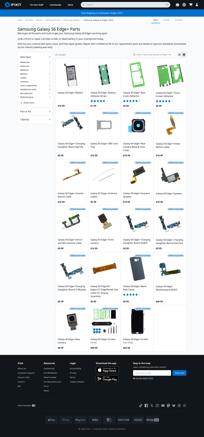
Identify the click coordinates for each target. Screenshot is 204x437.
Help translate (24, 405)
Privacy (73, 373)
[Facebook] (146, 405)
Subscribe (179, 373)
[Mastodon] (168, 405)
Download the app (106, 363)
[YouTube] (163, 405)
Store (20, 20)
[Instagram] (157, 405)
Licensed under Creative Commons (109, 429)
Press (46, 386)
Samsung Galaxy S (71, 20)
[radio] (179, 54)
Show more (29, 102)
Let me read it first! (144, 378)
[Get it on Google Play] (107, 378)
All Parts (29, 20)
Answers (179, 20)
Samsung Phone (52, 20)
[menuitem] (36, 4)
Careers (21, 381)
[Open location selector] (184, 4)
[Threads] (179, 405)
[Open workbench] (177, 4)
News (46, 390)
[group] (181, 54)
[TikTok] (140, 405)
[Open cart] (191, 4)
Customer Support (26, 373)
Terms (72, 377)
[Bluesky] (173, 405)
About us (22, 368)
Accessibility (75, 368)
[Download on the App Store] (107, 370)
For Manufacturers (52, 381)
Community (49, 368)
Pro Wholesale (50, 373)
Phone (39, 20)
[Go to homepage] (14, 4)
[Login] (197, 4)
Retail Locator (50, 377)
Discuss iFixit (24, 377)
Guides (166, 20)
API (19, 386)
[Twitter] (151, 405)
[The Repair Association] (184, 405)
